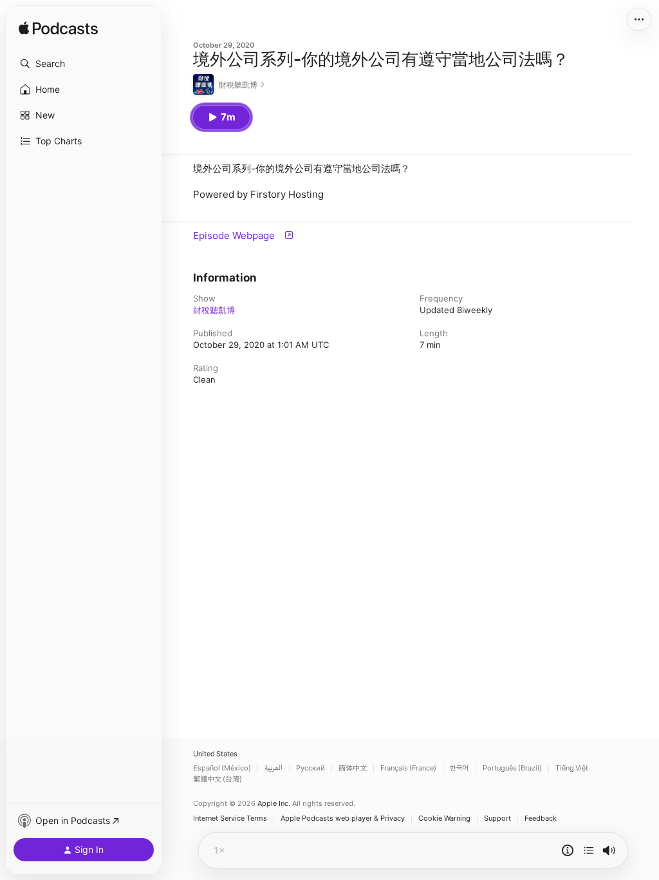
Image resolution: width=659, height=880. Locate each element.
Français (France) (408, 768)
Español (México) (222, 768)
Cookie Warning (444, 818)
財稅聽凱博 (214, 310)
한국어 (459, 768)
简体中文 (353, 768)
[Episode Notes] (567, 850)
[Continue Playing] (589, 850)
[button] (83, 64)
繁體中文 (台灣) (217, 779)
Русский (310, 768)
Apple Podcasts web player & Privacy (343, 818)
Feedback (540, 818)
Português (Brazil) (512, 768)
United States (215, 754)
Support (497, 818)
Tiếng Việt (571, 768)
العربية (274, 768)
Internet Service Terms (230, 818)
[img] (58, 29)
